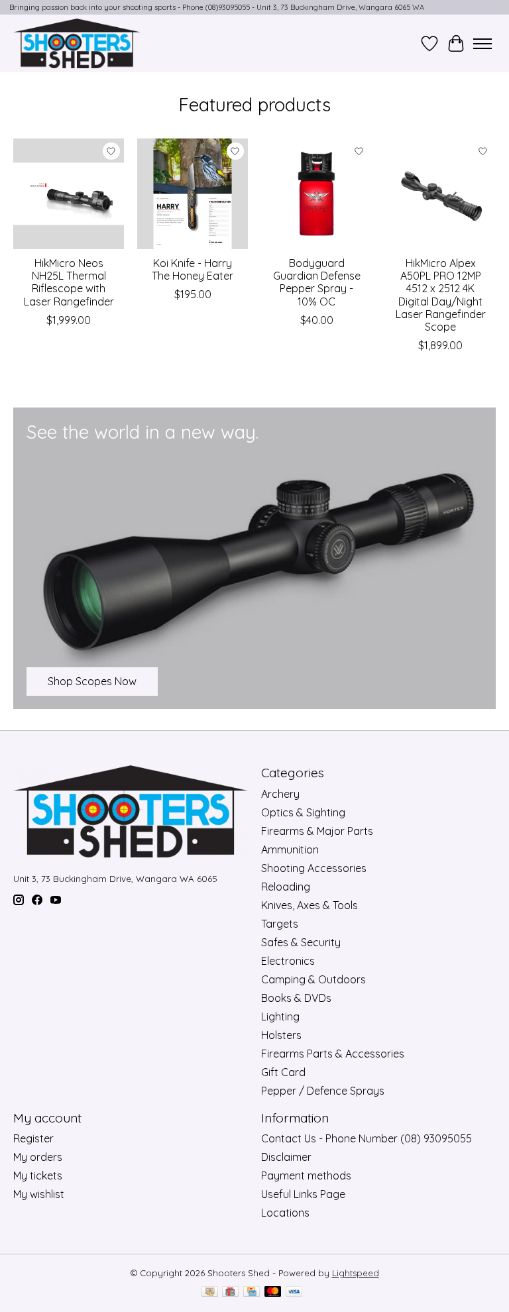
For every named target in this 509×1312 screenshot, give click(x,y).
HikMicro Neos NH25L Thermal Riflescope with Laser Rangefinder (69, 282)
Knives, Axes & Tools (309, 905)
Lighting (280, 1016)
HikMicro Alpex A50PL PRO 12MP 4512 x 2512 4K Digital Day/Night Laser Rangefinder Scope (441, 294)
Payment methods (306, 1175)
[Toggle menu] (482, 43)
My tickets (37, 1175)
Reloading (285, 886)
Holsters (281, 1035)
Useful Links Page (303, 1194)
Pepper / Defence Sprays (322, 1090)
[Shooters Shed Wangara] (77, 43)
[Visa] (294, 1292)
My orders (37, 1157)
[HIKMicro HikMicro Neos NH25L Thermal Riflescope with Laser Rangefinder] (68, 193)
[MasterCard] (273, 1292)
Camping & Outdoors (313, 979)
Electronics (288, 960)
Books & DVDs (296, 998)
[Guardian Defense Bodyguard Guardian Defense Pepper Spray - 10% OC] (316, 193)
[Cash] (209, 1292)
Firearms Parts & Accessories (332, 1053)
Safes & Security (301, 942)
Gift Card (283, 1072)
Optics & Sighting (303, 812)
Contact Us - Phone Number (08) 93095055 (366, 1138)
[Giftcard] (230, 1292)
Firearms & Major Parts (317, 831)
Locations (285, 1212)
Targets (279, 923)
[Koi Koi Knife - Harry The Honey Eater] (192, 193)
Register (33, 1138)
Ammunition (290, 849)
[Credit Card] (251, 1292)
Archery (280, 793)
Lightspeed (355, 1273)
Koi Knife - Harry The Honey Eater (192, 269)
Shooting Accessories (314, 868)
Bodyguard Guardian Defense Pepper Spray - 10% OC (317, 282)
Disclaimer (286, 1157)
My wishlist (38, 1194)
